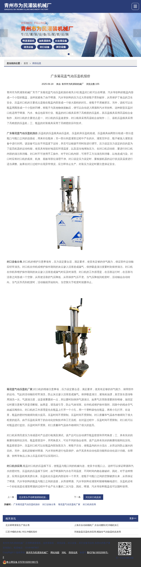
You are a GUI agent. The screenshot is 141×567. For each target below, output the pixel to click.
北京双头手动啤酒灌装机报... (33, 497)
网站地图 (54, 552)
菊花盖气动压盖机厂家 (69, 504)
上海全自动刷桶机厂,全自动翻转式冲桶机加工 (96, 524)
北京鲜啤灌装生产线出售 (18, 524)
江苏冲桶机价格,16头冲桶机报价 (21, 531)
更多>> (132, 518)
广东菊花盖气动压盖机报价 (26, 504)
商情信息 (36, 63)
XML (64, 552)
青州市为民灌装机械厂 (37, 552)
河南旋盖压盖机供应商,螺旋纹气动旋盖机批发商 (97, 531)
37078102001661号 (22, 561)
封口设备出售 (49, 504)
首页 (26, 63)
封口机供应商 (89, 504)
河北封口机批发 (93, 497)
